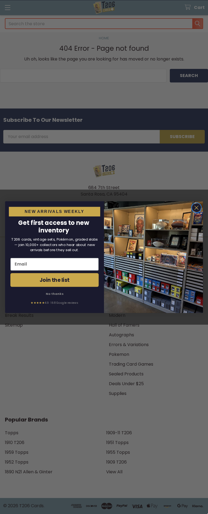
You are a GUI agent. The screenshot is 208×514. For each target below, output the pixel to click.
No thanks (55, 293)
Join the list (55, 279)
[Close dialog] (196, 207)
